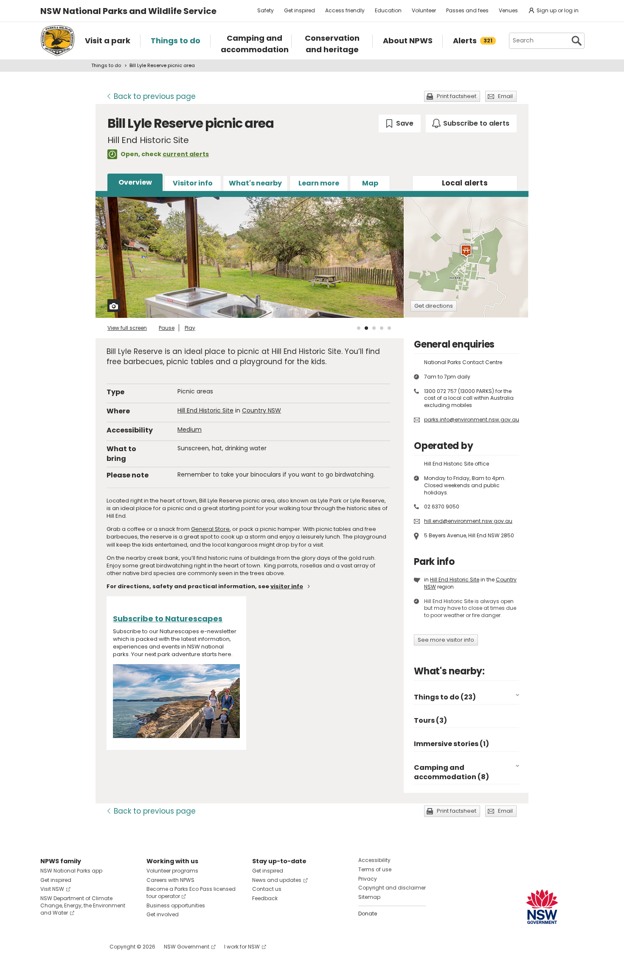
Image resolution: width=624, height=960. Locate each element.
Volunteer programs (172, 870)
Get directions (433, 306)
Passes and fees (467, 10)
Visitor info (193, 183)
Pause (166, 327)
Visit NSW (52, 889)
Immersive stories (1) (451, 744)
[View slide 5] (389, 328)
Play (190, 327)
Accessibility (374, 860)
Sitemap (369, 897)
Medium (189, 429)
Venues (508, 10)
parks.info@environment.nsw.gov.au (471, 419)
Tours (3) (430, 720)
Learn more (318, 183)
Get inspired (299, 10)
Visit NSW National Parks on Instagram (66, 946)
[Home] (57, 40)
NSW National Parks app (71, 870)
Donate (367, 913)
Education (388, 10)
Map (370, 183)
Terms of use (374, 869)
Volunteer (424, 10)
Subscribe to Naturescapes (167, 618)
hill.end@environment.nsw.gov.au (468, 521)
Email (505, 96)
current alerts (186, 154)
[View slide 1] (358, 328)
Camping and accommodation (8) (451, 772)
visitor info (286, 586)
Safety (265, 10)
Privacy (367, 878)
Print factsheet (456, 96)
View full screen (127, 327)
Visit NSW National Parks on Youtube (85, 946)
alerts (465, 183)
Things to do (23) (445, 697)
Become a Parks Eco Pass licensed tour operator (191, 892)
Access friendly (345, 10)
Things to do (106, 65)
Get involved (162, 914)
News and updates (276, 880)
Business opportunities (175, 905)
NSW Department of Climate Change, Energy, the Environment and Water (82, 905)
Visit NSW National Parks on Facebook (48, 946)
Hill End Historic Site (205, 410)
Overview (135, 182)
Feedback (265, 898)
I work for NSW (242, 946)
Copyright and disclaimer (392, 887)
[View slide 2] (366, 328)
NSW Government (186, 946)
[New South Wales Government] (542, 907)
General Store (210, 529)
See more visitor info (446, 640)
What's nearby (255, 183)
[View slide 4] (381, 328)
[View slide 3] (374, 328)
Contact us (266, 889)
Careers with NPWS (170, 880)
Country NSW (261, 410)
